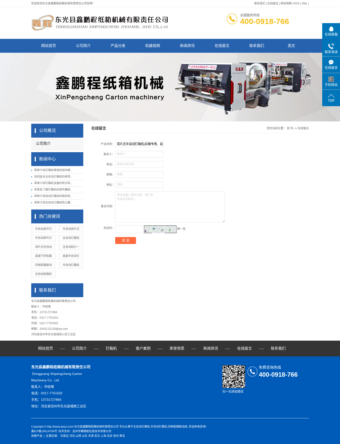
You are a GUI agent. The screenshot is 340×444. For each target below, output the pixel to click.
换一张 (181, 229)
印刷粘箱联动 (43, 265)
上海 (103, 436)
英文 (291, 46)
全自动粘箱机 (43, 274)
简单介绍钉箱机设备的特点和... (53, 183)
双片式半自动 (43, 247)
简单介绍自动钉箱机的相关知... (53, 196)
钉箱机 (111, 348)
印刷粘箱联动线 (177, 426)
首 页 (290, 128)
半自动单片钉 (43, 238)
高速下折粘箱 (43, 256)
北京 (109, 436)
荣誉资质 (177, 348)
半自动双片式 (71, 229)
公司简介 (83, 46)
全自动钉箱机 (71, 238)
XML (304, 3)
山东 (84, 436)
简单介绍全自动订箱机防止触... (53, 202)
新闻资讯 (187, 46)
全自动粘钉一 (71, 247)
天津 (91, 436)
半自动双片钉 (43, 229)
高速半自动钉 (71, 256)
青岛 (122, 436)
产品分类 (118, 46)
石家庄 (64, 436)
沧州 (116, 436)
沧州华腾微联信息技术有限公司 (91, 431)
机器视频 (152, 46)
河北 (72, 436)
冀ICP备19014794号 (44, 431)
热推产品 (36, 436)
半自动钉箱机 (71, 265)
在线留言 (272, 3)
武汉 (97, 436)
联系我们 (259, 3)
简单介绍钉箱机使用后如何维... (53, 170)
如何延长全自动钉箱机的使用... (53, 176)
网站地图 (286, 3)
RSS (297, 3)
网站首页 (48, 46)
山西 (78, 436)
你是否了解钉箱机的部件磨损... (53, 189)
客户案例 (143, 348)
